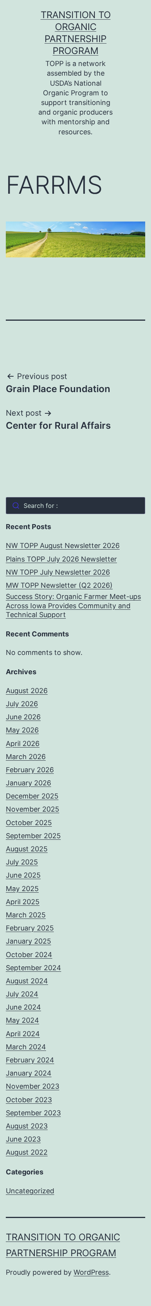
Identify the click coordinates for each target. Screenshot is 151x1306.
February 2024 (30, 1060)
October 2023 (29, 1100)
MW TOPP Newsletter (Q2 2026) (59, 585)
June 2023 (23, 1139)
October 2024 (29, 955)
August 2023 (27, 1126)
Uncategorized (30, 1191)
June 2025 (23, 875)
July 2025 (22, 862)
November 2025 (32, 809)
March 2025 (26, 915)
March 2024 (26, 1047)
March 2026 (26, 757)
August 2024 (27, 981)
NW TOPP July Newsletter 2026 (58, 572)
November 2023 (32, 1086)
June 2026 (23, 717)
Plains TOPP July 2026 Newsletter (61, 559)
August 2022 (27, 1152)
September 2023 (33, 1113)
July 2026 (22, 704)
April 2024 (23, 1034)
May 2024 (22, 1020)
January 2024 (28, 1073)
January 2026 (28, 783)
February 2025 (30, 928)
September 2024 (33, 968)
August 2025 (27, 849)
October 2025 (29, 823)
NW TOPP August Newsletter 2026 (63, 545)
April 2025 (22, 902)
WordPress (91, 1272)
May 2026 (22, 730)
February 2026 (30, 770)
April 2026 (22, 743)
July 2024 (22, 994)
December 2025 (32, 796)
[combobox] (75, 505)
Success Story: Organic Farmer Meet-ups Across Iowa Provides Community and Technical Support (73, 605)
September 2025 (33, 836)
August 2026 (27, 691)
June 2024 (23, 1007)
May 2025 (22, 889)
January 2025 (28, 941)
